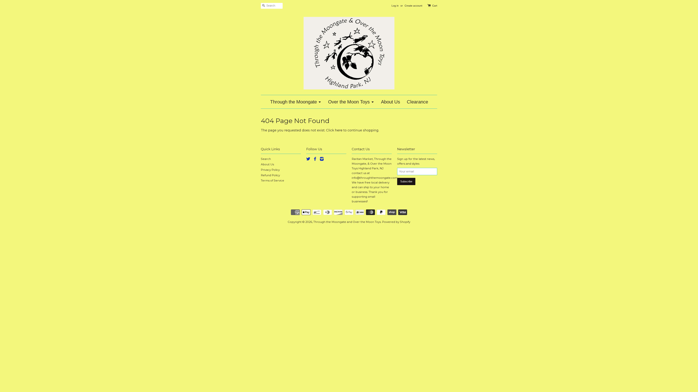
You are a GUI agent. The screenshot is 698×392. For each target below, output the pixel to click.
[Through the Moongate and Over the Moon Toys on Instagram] (322, 159)
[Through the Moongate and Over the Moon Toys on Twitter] (308, 159)
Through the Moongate (294, 102)
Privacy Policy (270, 170)
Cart (434, 5)
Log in (395, 5)
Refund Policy (270, 175)
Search (266, 159)
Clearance (417, 102)
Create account (413, 5)
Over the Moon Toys (349, 102)
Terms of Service (272, 180)
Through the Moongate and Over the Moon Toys (347, 222)
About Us (390, 102)
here (338, 130)
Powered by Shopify (396, 222)
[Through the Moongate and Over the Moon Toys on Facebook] (315, 159)
